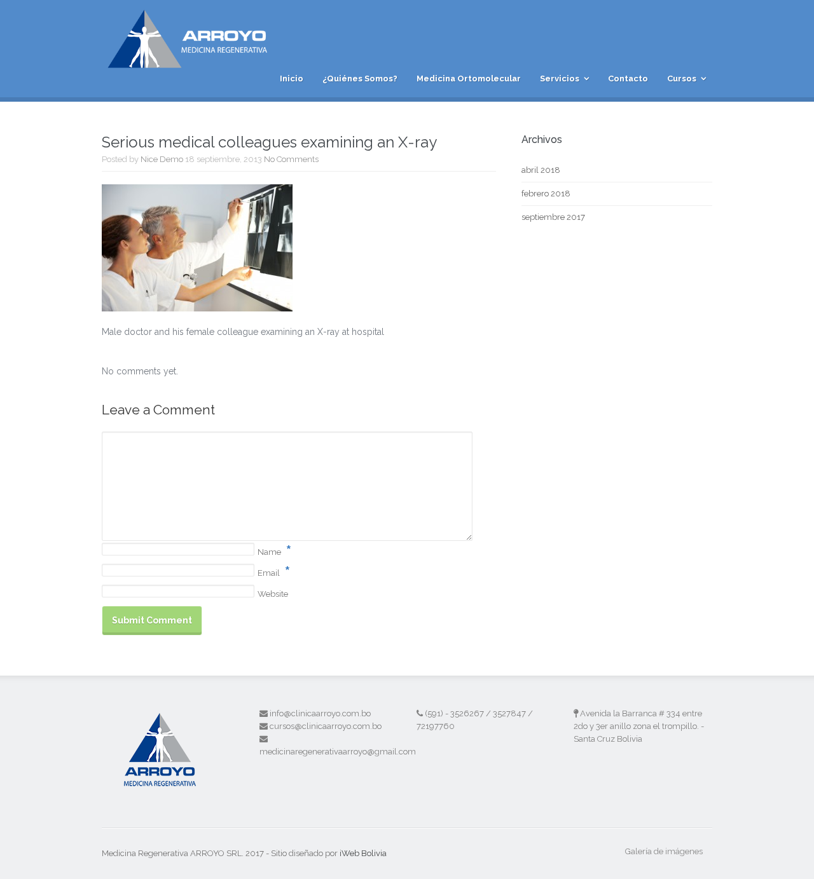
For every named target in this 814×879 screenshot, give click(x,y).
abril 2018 (540, 170)
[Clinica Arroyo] (194, 61)
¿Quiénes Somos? (359, 78)
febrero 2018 (545, 193)
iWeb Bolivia (363, 853)
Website (273, 594)
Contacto (628, 78)
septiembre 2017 (553, 217)
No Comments (291, 159)
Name (269, 552)
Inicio (291, 78)
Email (269, 573)
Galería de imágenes (664, 851)
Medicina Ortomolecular (469, 78)
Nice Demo (162, 159)
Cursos (681, 78)
